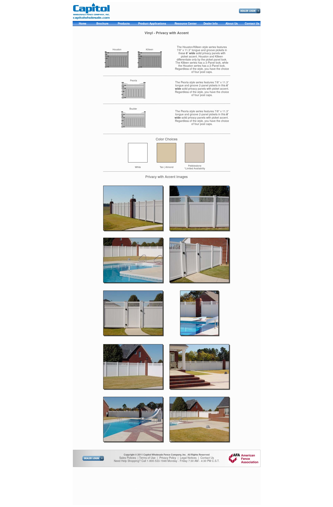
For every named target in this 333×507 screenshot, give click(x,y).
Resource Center (186, 23)
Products (124, 23)
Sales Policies (127, 458)
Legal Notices (188, 458)
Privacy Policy (167, 458)
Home (82, 23)
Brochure (102, 23)
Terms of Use (147, 458)
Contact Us (207, 458)
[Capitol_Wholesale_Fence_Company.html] (91, 18)
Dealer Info (211, 23)
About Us (232, 23)
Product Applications (152, 23)
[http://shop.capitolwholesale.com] (249, 12)
